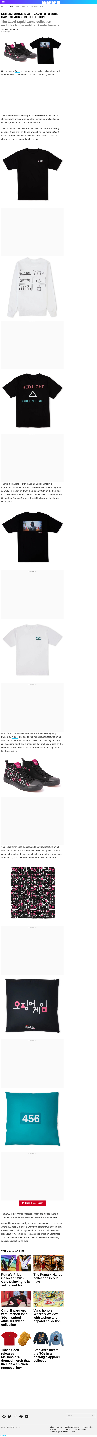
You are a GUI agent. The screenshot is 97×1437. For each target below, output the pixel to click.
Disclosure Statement (72, 1427)
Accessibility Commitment (59, 1432)
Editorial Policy (88, 1427)
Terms (73, 1432)
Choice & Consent (80, 1429)
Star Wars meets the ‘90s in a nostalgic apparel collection (46, 1355)
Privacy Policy (54, 1429)
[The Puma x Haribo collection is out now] (48, 1263)
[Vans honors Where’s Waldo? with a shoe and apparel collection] (48, 1299)
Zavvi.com (52, 1217)
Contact (60, 1427)
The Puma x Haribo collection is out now (47, 1278)
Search (93, 1416)
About (52, 1427)
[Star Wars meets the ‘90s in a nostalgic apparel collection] (48, 1338)
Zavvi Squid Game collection (33, 115)
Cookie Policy (66, 1429)
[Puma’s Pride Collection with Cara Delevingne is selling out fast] (16, 1263)
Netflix (34, 74)
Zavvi (17, 71)
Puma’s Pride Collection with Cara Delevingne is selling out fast (15, 1280)
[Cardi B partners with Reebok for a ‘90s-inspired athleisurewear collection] (16, 1299)
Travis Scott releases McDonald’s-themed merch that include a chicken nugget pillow (15, 1358)
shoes (31, 747)
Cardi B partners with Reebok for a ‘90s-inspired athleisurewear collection (14, 1317)
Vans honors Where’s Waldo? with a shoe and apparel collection (46, 1316)
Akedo (15, 737)
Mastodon (4, 1436)
